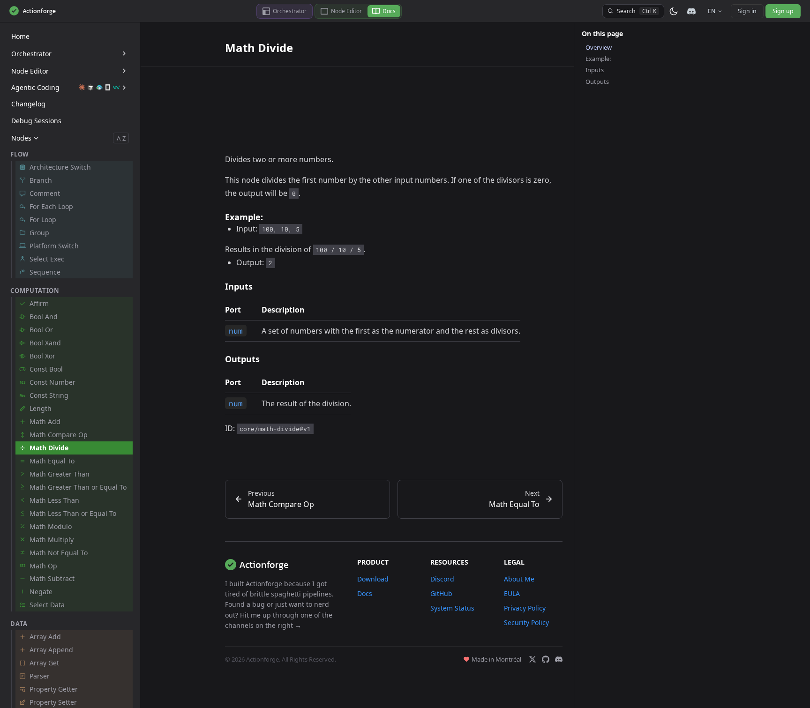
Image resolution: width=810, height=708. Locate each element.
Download (373, 578)
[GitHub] (545, 659)
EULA (512, 593)
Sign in (747, 11)
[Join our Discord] (691, 11)
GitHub (441, 593)
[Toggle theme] (673, 11)
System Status (452, 608)
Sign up (783, 11)
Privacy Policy (525, 608)
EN (711, 11)
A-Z (121, 138)
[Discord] (558, 659)
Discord (442, 578)
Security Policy (526, 622)
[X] (532, 659)
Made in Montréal (496, 659)
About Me (519, 578)
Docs (364, 593)
